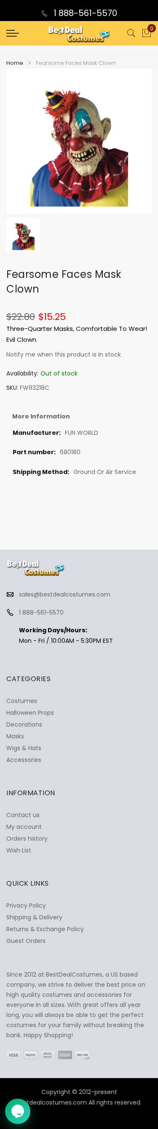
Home (14, 63)
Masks (15, 736)
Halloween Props (30, 712)
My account (24, 827)
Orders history (27, 838)
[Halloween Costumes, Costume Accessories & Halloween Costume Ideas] (79, 33)
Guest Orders (26, 941)
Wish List (18, 850)
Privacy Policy (26, 905)
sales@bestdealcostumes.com (64, 594)
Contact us (23, 815)
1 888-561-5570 (84, 13)
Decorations (24, 724)
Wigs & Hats (23, 748)
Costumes (21, 701)
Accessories (23, 760)
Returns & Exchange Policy (45, 929)
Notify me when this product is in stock (63, 354)
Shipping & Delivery (34, 917)
